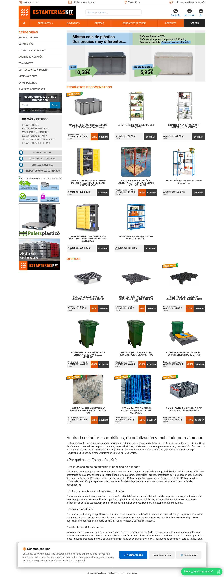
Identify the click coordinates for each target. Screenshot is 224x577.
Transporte (26, 63)
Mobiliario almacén (30, 56)
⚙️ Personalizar (188, 555)
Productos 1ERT (28, 37)
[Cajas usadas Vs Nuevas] (136, 56)
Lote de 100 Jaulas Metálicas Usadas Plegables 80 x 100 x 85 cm (88, 410)
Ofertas (99, 23)
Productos (44, 23)
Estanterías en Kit (33, 135)
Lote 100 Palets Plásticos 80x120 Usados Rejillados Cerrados (136, 410)
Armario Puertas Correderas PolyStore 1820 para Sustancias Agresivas (88, 238)
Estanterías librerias (36, 142)
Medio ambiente (28, 76)
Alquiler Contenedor (32, 89)
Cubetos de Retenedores (38, 139)
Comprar (103, 137)
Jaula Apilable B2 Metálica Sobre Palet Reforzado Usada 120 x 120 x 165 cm (136, 182)
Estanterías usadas (34, 128)
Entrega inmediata (42, 164)
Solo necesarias (162, 555)
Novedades (73, 23)
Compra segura (42, 152)
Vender (195, 23)
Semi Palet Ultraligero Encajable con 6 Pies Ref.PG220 (184, 298)
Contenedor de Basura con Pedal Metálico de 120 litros (136, 353)
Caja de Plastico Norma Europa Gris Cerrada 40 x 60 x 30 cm (88, 126)
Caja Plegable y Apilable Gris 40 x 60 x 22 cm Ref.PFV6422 (184, 409)
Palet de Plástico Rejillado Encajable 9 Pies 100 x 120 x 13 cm (136, 299)
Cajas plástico (28, 82)
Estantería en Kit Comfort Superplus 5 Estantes (184, 126)
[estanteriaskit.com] (47, 11)
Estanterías (26, 43)
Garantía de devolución (42, 158)
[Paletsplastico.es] (39, 220)
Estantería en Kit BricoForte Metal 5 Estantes (136, 237)
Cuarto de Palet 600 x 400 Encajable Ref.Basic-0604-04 (88, 298)
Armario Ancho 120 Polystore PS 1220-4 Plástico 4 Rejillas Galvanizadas (88, 182)
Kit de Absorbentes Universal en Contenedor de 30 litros (184, 353)
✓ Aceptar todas (133, 555)
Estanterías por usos (32, 50)
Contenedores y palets (33, 69)
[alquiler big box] (39, 254)
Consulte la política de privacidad (32, 110)
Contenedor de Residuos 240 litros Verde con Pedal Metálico (88, 354)
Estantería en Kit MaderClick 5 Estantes (136, 126)
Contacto (175, 15)
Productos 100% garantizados (42, 170)
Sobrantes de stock (134, 23)
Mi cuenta (189, 15)
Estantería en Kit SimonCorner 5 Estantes (184, 181)
